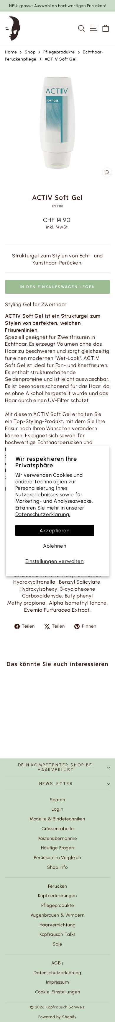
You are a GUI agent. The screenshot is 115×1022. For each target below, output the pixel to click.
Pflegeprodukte (57, 905)
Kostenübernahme (57, 838)
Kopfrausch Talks (58, 934)
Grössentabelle (58, 828)
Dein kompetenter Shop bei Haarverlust (56, 767)
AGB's (57, 963)
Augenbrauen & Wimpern (58, 915)
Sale (57, 944)
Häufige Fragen (57, 847)
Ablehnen (54, 546)
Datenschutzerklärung (57, 972)
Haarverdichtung (58, 925)
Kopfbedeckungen (57, 895)
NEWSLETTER (56, 783)
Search (57, 799)
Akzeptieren (54, 530)
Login (57, 809)
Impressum (57, 982)
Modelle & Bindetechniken (57, 819)
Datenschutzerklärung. (42, 514)
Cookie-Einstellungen (57, 992)
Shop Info (57, 867)
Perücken (57, 886)
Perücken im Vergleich (57, 857)
